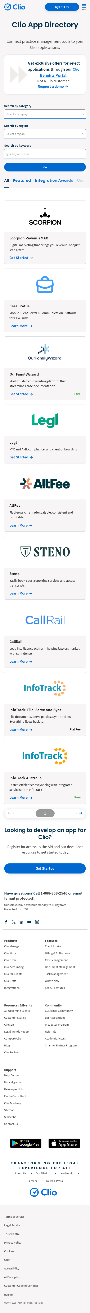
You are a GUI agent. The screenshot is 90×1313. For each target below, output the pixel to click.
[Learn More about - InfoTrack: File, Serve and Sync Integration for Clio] (45, 704)
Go (45, 167)
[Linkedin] (21, 922)
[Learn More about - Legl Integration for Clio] (45, 434)
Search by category (17, 106)
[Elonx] (14, 922)
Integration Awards (54, 180)
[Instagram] (37, 922)
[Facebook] (6, 922)
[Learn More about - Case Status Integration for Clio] (45, 300)
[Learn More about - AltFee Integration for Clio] (45, 499)
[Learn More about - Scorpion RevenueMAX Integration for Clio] (45, 232)
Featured (22, 180)
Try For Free (62, 7)
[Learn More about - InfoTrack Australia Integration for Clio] (45, 772)
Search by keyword (17, 145)
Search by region (16, 125)
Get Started (45, 868)
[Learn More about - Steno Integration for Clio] (45, 568)
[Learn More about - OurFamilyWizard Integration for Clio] (45, 368)
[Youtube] (29, 922)
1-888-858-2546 (54, 893)
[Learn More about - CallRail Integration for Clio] (45, 636)
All (6, 180)
